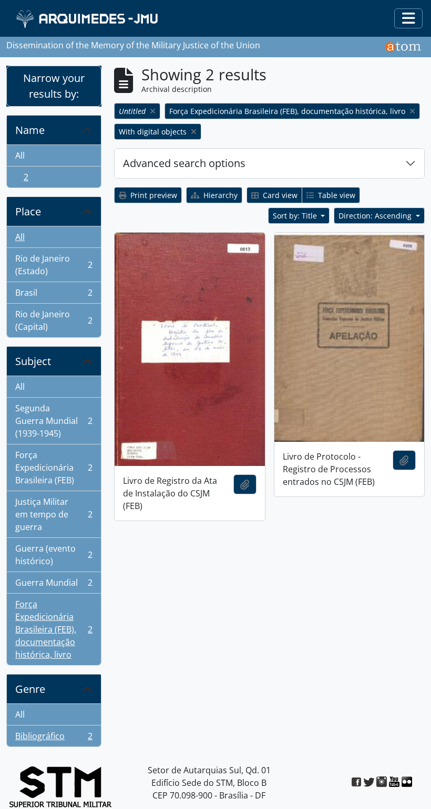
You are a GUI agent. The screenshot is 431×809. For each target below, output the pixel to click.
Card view (279, 195)
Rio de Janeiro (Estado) (54, 265)
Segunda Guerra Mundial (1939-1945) (54, 420)
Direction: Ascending (376, 216)
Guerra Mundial (54, 585)
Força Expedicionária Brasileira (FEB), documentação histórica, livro (54, 629)
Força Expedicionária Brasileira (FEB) (54, 467)
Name (30, 130)
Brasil (54, 295)
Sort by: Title (296, 216)
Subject (33, 361)
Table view (335, 195)
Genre (30, 689)
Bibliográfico (54, 738)
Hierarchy (219, 195)
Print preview (152, 195)
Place (28, 211)
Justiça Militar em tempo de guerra (54, 514)
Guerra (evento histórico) (54, 555)
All (20, 155)
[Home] (88, 18)
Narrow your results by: (54, 86)
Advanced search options (184, 163)
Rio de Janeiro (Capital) (54, 320)
